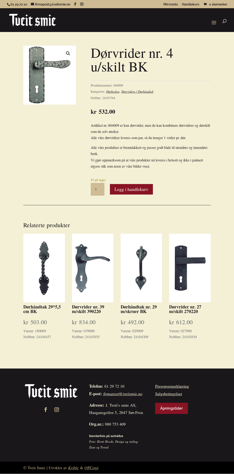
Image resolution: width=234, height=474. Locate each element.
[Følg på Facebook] (45, 409)
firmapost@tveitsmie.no (122, 393)
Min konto (170, 4)
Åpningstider (171, 408)
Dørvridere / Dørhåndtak (137, 91)
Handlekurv (190, 4)
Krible (73, 467)
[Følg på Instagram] (56, 409)
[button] (68, 53)
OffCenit (91, 467)
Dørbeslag (113, 91)
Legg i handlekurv (131, 189)
